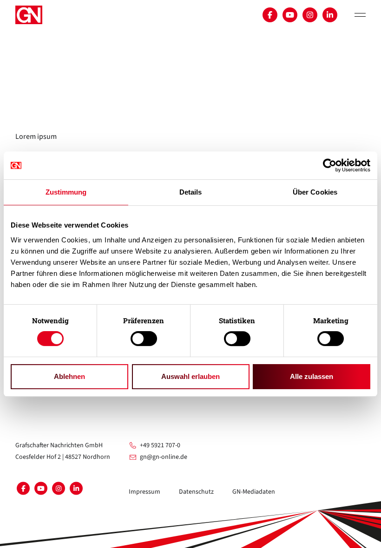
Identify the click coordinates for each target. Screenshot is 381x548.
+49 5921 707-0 (160, 445)
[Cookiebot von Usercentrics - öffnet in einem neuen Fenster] (329, 165)
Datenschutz (196, 491)
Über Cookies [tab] (315, 192)
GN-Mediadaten (253, 491)
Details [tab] (190, 192)
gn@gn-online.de (163, 457)
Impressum (144, 491)
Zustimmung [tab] (66, 192)
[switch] (144, 338)
